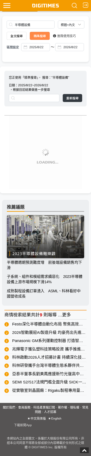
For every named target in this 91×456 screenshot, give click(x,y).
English (56, 418)
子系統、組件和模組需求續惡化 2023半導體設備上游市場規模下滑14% (44, 279)
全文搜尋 (16, 36)
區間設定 (13, 47)
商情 (8, 314)
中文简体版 (38, 418)
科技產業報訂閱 (44, 407)
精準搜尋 (40, 36)
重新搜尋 (72, 98)
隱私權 (74, 407)
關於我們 (9, 407)
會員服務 (24, 407)
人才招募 (50, 412)
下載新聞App (23, 425)
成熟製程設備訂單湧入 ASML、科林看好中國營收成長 (44, 293)
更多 (66, 314)
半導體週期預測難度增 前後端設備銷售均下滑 (44, 265)
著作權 (62, 407)
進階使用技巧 (66, 36)
